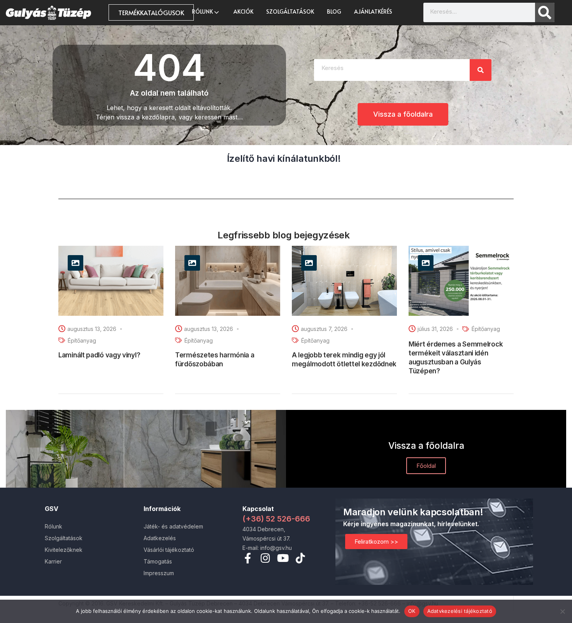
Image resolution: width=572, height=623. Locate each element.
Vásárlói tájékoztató (169, 549)
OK (412, 611)
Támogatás (158, 561)
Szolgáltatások (290, 11)
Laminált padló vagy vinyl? (99, 355)
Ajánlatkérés (373, 11)
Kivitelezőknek (63, 549)
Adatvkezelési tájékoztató (459, 611)
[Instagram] (265, 558)
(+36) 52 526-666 (276, 518)
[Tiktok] (300, 558)
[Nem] (562, 611)
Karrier (53, 561)
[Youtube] (282, 558)
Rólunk (203, 11)
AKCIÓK (243, 11)
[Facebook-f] (247, 558)
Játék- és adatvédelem (173, 526)
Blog (334, 11)
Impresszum (159, 573)
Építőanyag (82, 340)
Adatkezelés (160, 538)
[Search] (544, 12)
